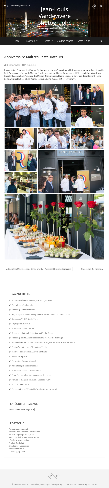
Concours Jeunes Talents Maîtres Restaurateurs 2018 (34, 389)
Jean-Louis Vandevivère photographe (54, 16)
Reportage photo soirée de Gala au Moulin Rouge (32, 333)
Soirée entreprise (19, 356)
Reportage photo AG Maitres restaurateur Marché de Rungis (37, 338)
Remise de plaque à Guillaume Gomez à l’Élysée (32, 380)
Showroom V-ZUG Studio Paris (25, 319)
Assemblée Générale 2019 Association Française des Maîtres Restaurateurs (43, 342)
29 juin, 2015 (30, 65)
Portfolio (30, 41)
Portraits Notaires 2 (20, 384)
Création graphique (17, 452)
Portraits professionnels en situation (24, 432)
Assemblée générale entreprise (25, 366)
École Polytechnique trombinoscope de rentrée (32, 375)
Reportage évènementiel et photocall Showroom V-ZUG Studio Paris (41, 314)
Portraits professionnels (22, 305)
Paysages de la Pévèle (21, 324)
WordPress (93, 484)
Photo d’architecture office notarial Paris (29, 347)
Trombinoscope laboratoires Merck (27, 370)
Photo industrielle (16, 449)
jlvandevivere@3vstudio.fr (18, 5)
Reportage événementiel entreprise (24, 437)
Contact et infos (65, 41)
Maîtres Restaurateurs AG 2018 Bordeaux (29, 352)
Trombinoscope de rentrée (23, 328)
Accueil (18, 41)
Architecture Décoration (19, 446)
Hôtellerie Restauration (19, 440)
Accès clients (84, 41)
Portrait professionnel (18, 429)
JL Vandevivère (13, 65)
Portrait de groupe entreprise (21, 435)
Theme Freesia (69, 484)
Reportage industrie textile (23, 310)
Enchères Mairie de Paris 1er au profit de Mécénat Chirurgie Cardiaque (38, 269)
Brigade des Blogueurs (92, 269)
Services (46, 41)
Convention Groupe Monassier (25, 361)
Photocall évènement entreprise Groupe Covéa (32, 300)
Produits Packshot (16, 443)
